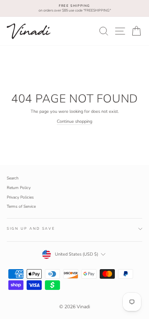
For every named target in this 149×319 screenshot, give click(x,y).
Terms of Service (21, 206)
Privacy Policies (20, 197)
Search (13, 178)
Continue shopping (74, 121)
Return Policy (19, 188)
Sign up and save (31, 228)
